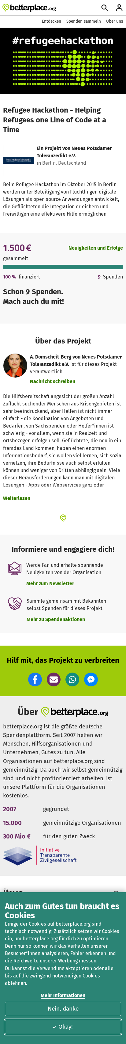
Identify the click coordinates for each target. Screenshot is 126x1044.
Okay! (65, 1026)
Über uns (114, 21)
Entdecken (51, 21)
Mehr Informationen (63, 995)
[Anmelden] (119, 7)
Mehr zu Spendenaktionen (56, 619)
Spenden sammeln (83, 21)
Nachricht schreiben (52, 381)
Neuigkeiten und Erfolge (96, 248)
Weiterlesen (16, 498)
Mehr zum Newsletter (50, 583)
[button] (35, 679)
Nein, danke (63, 1008)
